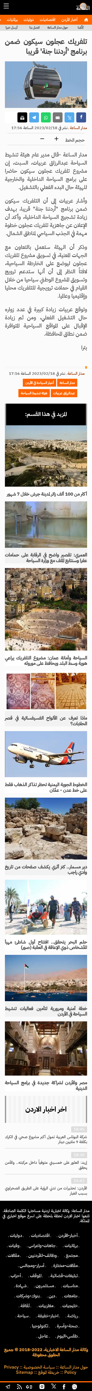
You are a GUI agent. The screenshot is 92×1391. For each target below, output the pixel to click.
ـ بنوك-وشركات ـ (28, 1296)
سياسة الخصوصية (39, 1367)
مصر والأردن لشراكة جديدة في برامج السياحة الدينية (46, 1085)
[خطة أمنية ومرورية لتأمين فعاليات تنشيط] (46, 978)
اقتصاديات (47, 20)
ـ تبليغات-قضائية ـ (64, 1275)
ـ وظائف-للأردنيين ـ (42, 1255)
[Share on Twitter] (69, 117)
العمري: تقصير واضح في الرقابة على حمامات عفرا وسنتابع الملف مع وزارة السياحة (46, 557)
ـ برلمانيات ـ (71, 1245)
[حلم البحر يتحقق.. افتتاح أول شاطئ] (46, 907)
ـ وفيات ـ (14, 1245)
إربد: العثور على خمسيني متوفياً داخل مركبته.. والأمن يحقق (46, 1165)
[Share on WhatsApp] (46, 117)
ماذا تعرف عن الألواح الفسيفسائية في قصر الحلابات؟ (46, 721)
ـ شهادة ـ (21, 1286)
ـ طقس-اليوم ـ (67, 1336)
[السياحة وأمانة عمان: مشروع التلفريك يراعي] (46, 609)
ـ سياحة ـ (23, 1316)
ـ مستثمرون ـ (44, 1286)
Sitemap (24, 1372)
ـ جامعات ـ (71, 1296)
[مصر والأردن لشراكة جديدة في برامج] (46, 1048)
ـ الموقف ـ (35, 1275)
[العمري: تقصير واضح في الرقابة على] (46, 524)
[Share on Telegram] (34, 117)
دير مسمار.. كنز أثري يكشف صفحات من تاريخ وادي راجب (46, 869)
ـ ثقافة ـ (25, 1306)
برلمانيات (12, 20)
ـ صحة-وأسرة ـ (67, 1326)
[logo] (82, 8)
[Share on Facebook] (81, 117)
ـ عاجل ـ (43, 1336)
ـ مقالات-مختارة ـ (65, 1265)
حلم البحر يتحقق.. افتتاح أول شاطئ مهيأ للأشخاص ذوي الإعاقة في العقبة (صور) (46, 945)
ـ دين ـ (52, 1296)
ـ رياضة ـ (72, 1316)
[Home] (86, 20)
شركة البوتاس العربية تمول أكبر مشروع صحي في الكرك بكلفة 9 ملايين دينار (46, 1139)
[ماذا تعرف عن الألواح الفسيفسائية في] (46, 691)
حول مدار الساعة (57, 27)
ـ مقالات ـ (13, 1255)
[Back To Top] (84, 1387)
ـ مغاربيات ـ (46, 1306)
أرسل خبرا (11, 27)
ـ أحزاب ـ (16, 1275)
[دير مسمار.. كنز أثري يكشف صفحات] (46, 828)
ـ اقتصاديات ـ (40, 1235)
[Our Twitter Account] (53, 1387)
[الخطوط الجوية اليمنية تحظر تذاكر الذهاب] (46, 754)
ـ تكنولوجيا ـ (40, 1326)
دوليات (28, 20)
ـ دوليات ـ (16, 1235)
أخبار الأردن (69, 20)
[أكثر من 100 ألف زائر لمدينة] (46, 456)
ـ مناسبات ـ (70, 1286)
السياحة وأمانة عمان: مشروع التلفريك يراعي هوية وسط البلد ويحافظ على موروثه (46, 660)
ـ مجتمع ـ (71, 1255)
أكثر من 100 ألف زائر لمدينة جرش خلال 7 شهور (47, 494)
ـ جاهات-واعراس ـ (42, 1245)
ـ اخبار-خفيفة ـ (48, 1316)
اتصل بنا (34, 27)
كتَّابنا (81, 27)
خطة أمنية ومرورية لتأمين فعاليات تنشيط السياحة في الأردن (46, 1011)
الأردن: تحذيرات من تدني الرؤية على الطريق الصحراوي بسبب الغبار (46, 1190)
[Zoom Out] (42, 139)
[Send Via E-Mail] (58, 117)
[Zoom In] (56, 139)
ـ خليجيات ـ (70, 1306)
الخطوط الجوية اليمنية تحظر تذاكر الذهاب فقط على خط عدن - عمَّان (46, 787)
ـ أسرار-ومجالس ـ (32, 1265)
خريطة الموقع (48, 1372)
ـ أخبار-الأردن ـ (68, 1235)
